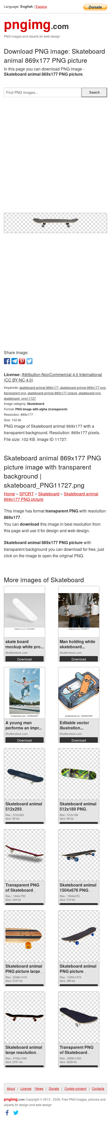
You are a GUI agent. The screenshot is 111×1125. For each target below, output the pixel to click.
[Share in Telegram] (14, 361)
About (11, 1088)
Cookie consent (75, 1088)
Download (24, 659)
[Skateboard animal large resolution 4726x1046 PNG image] (24, 1017)
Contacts (98, 1088)
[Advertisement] (55, 157)
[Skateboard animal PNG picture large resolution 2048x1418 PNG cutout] (24, 936)
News (39, 1088)
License (25, 1088)
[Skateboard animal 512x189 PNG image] (79, 774)
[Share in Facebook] (7, 361)
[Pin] (22, 361)
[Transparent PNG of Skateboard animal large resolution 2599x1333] (79, 1017)
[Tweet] (29, 361)
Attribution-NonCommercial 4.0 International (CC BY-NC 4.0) (53, 377)
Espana (41, 6)
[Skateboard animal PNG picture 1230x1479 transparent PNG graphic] (79, 936)
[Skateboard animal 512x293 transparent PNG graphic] (24, 774)
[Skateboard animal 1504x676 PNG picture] (79, 855)
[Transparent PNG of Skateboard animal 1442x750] (24, 855)
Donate (54, 1088)
